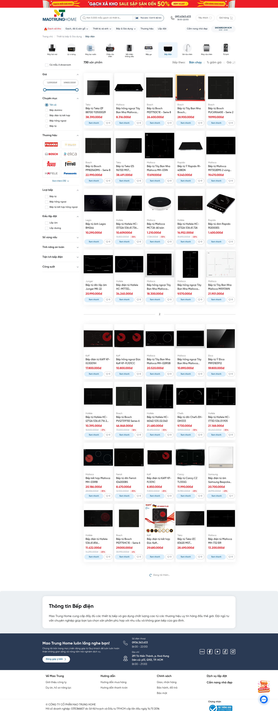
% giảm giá (214, 62)
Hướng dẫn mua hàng (113, 682)
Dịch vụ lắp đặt (217, 676)
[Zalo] (202, 651)
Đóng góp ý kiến (54, 659)
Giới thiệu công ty (56, 682)
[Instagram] (233, 651)
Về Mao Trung (55, 676)
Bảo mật (162, 693)
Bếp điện (90, 37)
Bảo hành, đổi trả (167, 687)
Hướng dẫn (108, 676)
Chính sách (164, 676)
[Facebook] (209, 651)
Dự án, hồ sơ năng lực (58, 687)
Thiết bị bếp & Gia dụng (69, 37)
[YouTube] (217, 651)
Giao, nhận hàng (166, 682)
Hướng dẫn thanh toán (114, 687)
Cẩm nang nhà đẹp (219, 682)
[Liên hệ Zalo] (264, 699)
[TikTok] (225, 651)
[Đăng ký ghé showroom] (263, 686)
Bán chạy (195, 62)
